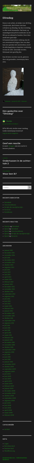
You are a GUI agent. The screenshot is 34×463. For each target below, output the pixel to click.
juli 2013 (7, 270)
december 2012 (9, 287)
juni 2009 (7, 376)
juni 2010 (7, 357)
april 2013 (7, 277)
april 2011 (7, 333)
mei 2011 (7, 330)
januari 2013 (8, 284)
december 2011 (9, 313)
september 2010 (9, 350)
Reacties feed (9, 448)
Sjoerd (6, 229)
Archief (7, 429)
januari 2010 (8, 362)
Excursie (7, 210)
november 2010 (9, 345)
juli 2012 (7, 299)
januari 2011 (8, 340)
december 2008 (9, 391)
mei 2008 (7, 408)
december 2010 (9, 342)
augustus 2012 (9, 296)
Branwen (7, 101)
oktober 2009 (9, 366)
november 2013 (9, 262)
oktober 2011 (8, 318)
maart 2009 (8, 383)
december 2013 (9, 260)
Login (6, 443)
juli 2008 (7, 403)
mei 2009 (7, 379)
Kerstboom (8, 212)
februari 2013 (8, 282)
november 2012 (9, 289)
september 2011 (9, 320)
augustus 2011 (9, 323)
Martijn (9, 121)
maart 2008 (8, 413)
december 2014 (9, 253)
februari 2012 (8, 308)
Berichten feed (9, 446)
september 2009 (10, 369)
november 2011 (9, 316)
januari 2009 (8, 388)
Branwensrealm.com (9, 458)
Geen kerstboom (10, 205)
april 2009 (8, 381)
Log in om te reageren (10, 133)
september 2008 (10, 398)
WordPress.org (9, 451)
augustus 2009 (9, 371)
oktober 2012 (8, 291)
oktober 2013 (8, 265)
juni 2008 (7, 405)
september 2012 (9, 294)
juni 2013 (7, 272)
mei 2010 (7, 359)
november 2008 (9, 393)
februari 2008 (9, 415)
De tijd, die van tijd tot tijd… (13, 207)
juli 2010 (7, 354)
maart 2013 (8, 279)
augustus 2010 (9, 352)
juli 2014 (7, 257)
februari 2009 (9, 386)
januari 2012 (8, 311)
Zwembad (7, 202)
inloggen (11, 146)
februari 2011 (8, 337)
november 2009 (9, 364)
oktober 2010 (8, 347)
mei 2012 (7, 303)
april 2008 (8, 410)
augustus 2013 (9, 267)
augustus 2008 (9, 400)
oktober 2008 (9, 396)
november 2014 (9, 255)
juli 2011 (7, 325)
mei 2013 (7, 274)
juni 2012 (7, 301)
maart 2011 (8, 335)
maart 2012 (8, 306)
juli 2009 (7, 374)
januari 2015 (8, 250)
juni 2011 (7, 328)
